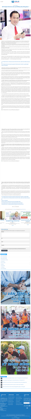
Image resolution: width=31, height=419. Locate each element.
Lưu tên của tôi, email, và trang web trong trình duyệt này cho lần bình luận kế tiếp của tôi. (14, 248)
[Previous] (0, 219)
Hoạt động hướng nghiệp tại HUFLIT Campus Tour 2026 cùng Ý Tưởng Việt (13, 384)
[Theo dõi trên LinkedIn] (30, 406)
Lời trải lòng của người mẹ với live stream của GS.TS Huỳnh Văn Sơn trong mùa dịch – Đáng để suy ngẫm (8, 221)
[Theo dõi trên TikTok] (26, 406)
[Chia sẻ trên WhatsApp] (12, 206)
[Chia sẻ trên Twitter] (15, 206)
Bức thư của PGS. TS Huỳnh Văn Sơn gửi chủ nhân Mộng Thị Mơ (11, 201)
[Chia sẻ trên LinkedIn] (17, 206)
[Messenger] (30, 418)
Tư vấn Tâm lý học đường (4, 259)
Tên (2, 238)
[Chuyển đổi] (29, 256)
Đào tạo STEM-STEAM (4, 258)
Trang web (2, 245)
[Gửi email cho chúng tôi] (28, 406)
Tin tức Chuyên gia (3, 268)
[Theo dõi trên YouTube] (27, 408)
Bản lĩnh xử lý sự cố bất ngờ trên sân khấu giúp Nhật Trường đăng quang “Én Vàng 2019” (23, 221)
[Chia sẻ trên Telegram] (18, 206)
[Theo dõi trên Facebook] (24, 406)
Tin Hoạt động (3, 265)
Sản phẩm (2, 264)
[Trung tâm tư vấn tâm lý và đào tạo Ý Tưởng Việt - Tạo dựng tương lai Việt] (15, 2)
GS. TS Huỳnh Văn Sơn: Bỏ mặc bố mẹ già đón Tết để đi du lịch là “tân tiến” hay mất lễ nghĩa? (15, 64)
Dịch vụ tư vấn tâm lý (5, 65)
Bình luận (2, 231)
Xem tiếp (8, 224)
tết (20, 209)
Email (2, 241)
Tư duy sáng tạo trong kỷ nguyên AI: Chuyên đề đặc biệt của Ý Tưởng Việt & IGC (14, 380)
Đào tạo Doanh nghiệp (4, 255)
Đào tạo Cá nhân (3, 262)
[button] (2, 2)
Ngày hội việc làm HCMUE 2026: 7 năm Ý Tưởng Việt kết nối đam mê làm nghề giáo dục (15, 382)
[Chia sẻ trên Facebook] (14, 206)
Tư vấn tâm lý (2, 261)
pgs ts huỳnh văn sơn (23, 209)
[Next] (30, 219)
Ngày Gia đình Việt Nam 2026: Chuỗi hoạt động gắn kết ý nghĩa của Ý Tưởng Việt (14, 386)
